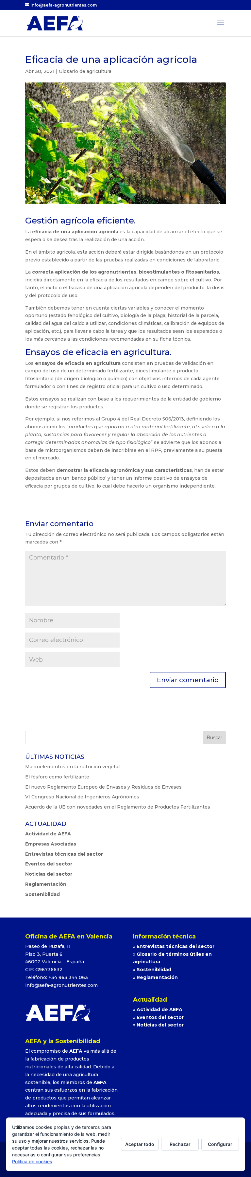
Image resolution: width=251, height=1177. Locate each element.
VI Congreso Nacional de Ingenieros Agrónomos (82, 797)
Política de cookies (32, 1161)
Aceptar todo (139, 1144)
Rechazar (180, 1144)
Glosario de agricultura (85, 71)
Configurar (220, 1144)
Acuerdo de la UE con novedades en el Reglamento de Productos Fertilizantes (117, 807)
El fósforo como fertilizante (57, 777)
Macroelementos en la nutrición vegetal (72, 767)
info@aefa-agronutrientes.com (61, 985)
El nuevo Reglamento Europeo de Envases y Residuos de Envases (103, 787)
